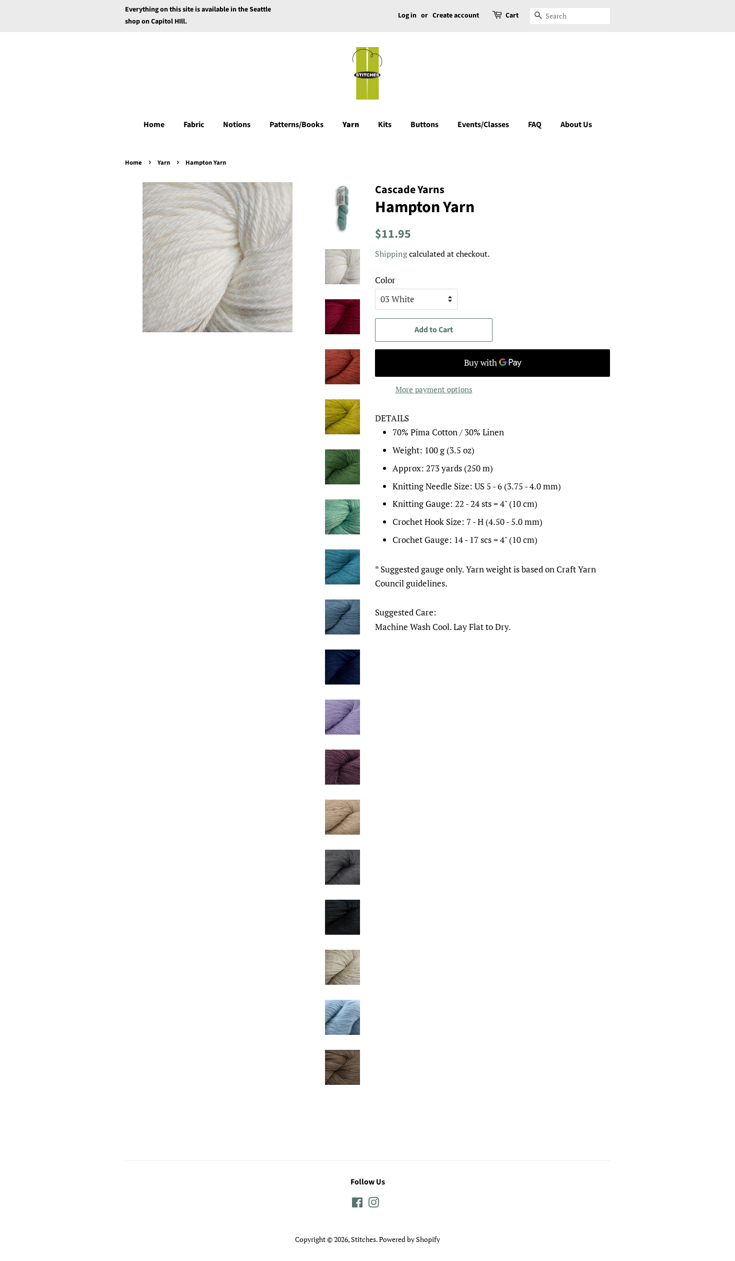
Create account (455, 16)
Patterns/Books (297, 124)
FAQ (535, 124)
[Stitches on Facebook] (357, 1204)
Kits (385, 124)
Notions (236, 124)
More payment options (434, 389)
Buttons (424, 124)
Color (385, 280)
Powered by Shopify (409, 1239)
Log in (407, 16)
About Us (576, 124)
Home (154, 124)
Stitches (363, 1239)
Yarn (350, 124)
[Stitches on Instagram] (373, 1204)
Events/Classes (483, 124)
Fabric (194, 124)
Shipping (391, 253)
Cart (512, 16)
